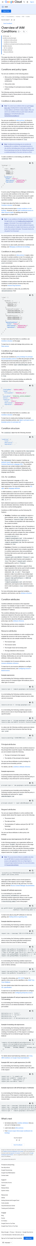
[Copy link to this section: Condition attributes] (21, 600)
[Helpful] (11, 20)
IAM (6, 7)
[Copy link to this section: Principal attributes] (17, 745)
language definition (14, 488)
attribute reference (26, 593)
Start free (6, 11)
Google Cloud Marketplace (8, 1172)
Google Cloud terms (28, 1232)
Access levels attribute (13, 865)
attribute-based (5, 462)
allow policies (20, 120)
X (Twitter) (4, 1220)
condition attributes (22, 1123)
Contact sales (5, 1175)
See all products (5, 1167)
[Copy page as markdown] (23, 31)
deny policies (20, 255)
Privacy (12, 1232)
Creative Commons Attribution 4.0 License (13, 1151)
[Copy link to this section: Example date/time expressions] (22, 921)
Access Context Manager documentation (22, 885)
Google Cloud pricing (6, 1170)
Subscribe (28, 1238)
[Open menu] (2, 2)
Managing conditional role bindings (20, 247)
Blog (2, 1215)
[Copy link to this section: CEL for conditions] (17, 477)
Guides (28, 16)
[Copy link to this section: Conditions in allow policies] (23, 101)
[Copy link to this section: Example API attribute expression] (23, 890)
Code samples (5, 1203)
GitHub (3, 1197)
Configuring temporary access (24, 992)
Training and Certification (8, 1208)
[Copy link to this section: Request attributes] (17, 810)
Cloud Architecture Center (8, 1205)
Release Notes (5, 1188)
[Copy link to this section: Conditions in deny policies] (23, 252)
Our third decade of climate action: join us (13, 1234)
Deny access (5, 346)
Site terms (18, 1232)
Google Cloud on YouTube (8, 1223)
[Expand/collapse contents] (11, 36)
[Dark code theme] (30, 163)
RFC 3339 (21, 978)
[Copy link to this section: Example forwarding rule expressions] (26, 1025)
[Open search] (24, 2)
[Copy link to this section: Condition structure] (21, 429)
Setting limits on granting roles (18, 917)
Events (3, 1218)
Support (3, 1185)
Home (2, 16)
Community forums (6, 1182)
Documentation (10, 16)
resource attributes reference (10, 663)
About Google (5, 1232)
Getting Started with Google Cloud (10, 1200)
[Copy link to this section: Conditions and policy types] (28, 70)
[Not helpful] (14, 20)
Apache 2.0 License (15, 1153)
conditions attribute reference (21, 767)
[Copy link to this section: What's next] (13, 1119)
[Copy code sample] (32, 163)
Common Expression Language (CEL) (12, 464)
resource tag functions (14, 285)
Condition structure (6, 205)
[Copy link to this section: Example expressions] (16, 675)
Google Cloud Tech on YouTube (9, 1226)
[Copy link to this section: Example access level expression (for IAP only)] (32, 839)
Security (18, 16)
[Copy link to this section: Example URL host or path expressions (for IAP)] (32, 1063)
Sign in (32, 2)
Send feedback (7, 23)
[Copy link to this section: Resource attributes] (18, 631)
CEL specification (6, 987)
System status (5, 1190)
